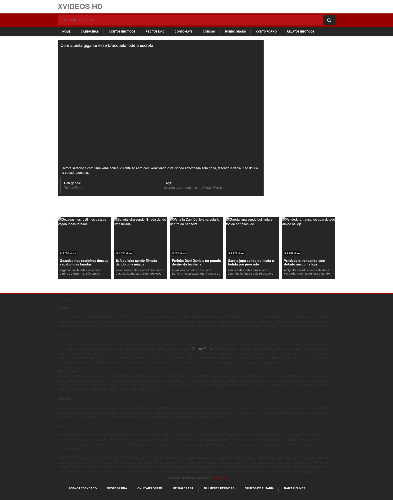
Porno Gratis (235, 31)
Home (66, 31)
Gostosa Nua (117, 488)
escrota (169, 187)
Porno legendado (82, 488)
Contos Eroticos (122, 31)
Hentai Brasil (183, 488)
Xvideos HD (80, 6)
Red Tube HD (155, 31)
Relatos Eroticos (300, 31)
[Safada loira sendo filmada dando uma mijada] (140, 221)
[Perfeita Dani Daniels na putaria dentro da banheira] (196, 221)
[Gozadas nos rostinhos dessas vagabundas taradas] (84, 221)
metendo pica (189, 187)
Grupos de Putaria (259, 488)
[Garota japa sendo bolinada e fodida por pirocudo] (252, 221)
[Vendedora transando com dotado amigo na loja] (308, 221)
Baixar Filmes (294, 488)
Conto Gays (184, 31)
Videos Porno (73, 187)
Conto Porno (266, 31)
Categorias (90, 31)
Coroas (209, 31)
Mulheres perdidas (219, 488)
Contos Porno (202, 348)
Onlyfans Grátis (150, 488)
